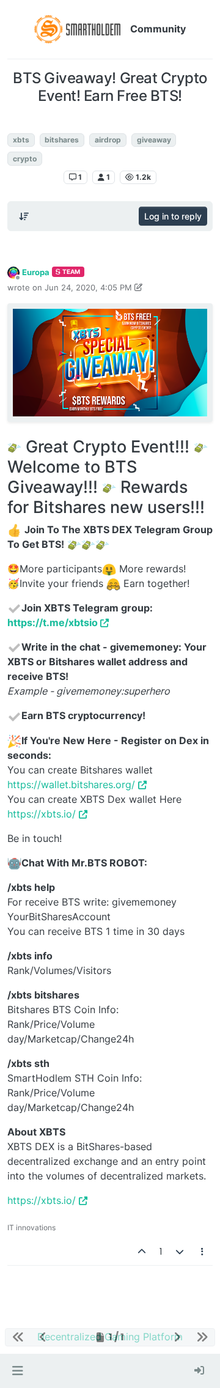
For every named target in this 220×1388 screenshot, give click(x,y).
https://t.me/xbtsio (52, 622)
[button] (17, 1371)
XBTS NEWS (110, 121)
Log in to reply (173, 216)
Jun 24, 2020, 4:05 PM (88, 287)
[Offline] (13, 271)
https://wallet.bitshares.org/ (71, 784)
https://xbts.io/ (41, 814)
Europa (36, 272)
